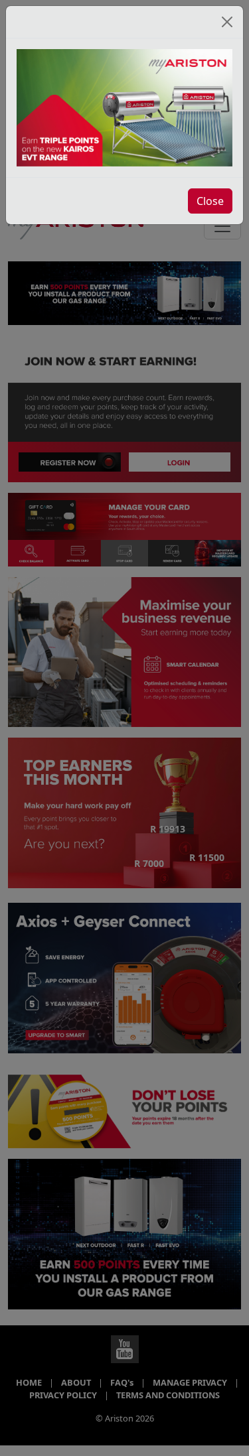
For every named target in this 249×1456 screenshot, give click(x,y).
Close (210, 201)
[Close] (227, 22)
